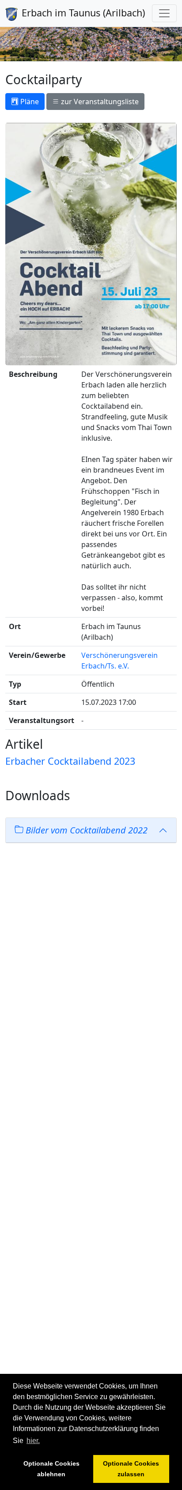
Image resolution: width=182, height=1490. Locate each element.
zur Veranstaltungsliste (99, 101)
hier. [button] (33, 1440)
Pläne (29, 101)
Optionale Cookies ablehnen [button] (51, 1469)
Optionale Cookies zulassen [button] (131, 1469)
